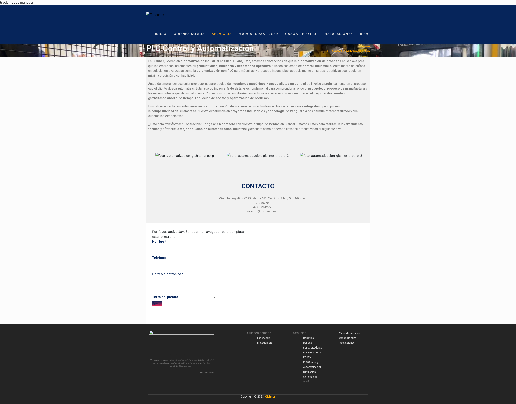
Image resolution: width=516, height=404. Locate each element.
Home (365, 46)
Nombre (159, 241)
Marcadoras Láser (258, 34)
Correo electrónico (167, 274)
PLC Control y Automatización (346, 51)
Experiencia (263, 337)
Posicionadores (312, 352)
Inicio (161, 34)
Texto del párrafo (165, 297)
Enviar (157, 303)
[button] (152, 155)
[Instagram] (190, 352)
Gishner (270, 396)
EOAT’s (307, 357)
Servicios (222, 34)
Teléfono (159, 258)
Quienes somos (189, 34)
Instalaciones (338, 34)
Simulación (309, 371)
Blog (365, 34)
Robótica (308, 337)
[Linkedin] (182, 352)
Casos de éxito (300, 34)
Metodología (264, 342)
